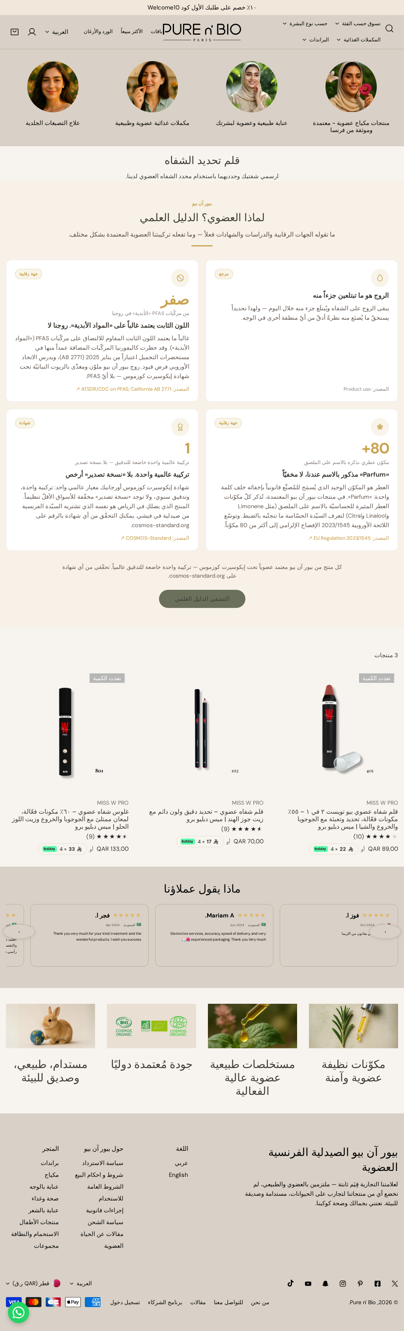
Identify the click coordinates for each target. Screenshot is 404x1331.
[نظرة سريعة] (290, 783)
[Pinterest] (360, 1284)
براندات (50, 1163)
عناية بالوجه (44, 1187)
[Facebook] (377, 1284)
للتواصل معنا (228, 1302)
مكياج (52, 1175)
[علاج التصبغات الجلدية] (53, 86)
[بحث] (389, 28)
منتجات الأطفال (39, 1222)
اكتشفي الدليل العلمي (202, 599)
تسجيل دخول (125, 1302)
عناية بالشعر (43, 1210)
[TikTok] (290, 1283)
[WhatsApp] (18, 1312)
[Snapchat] (325, 1284)
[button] (14, 32)
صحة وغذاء (45, 1198)
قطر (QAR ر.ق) (31, 1283)
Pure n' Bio (363, 1302)
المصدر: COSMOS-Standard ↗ (154, 538)
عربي (181, 1163)
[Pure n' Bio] (202, 31)
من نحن (260, 1302)
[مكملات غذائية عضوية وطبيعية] (152, 86)
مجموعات (46, 1246)
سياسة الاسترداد (102, 1163)
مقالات (198, 1302)
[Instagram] (343, 1284)
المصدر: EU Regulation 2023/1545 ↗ (348, 538)
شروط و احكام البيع (99, 1175)
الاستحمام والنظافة (35, 1234)
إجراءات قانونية (104, 1210)
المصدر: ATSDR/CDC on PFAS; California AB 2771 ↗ (132, 389)
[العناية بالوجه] (251, 86)
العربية (60, 32)
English (178, 1175)
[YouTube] (308, 1284)
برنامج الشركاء (165, 1302)
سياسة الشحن (105, 1222)
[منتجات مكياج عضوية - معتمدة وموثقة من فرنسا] (351, 86)
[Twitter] (395, 1284)
